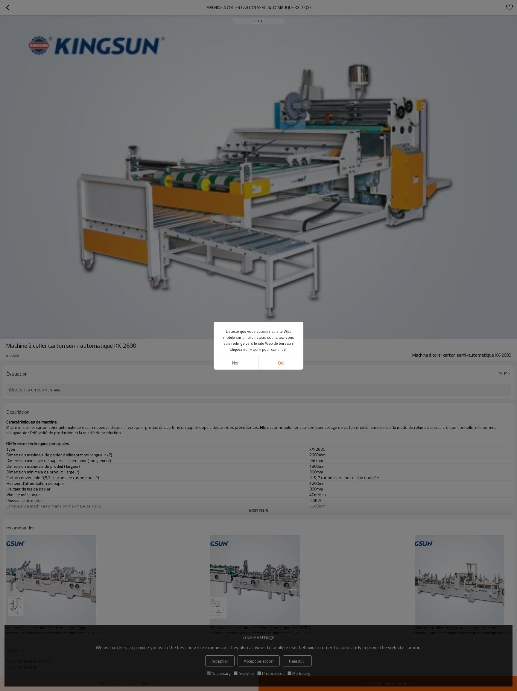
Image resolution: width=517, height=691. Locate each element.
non (236, 362)
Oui (281, 362)
